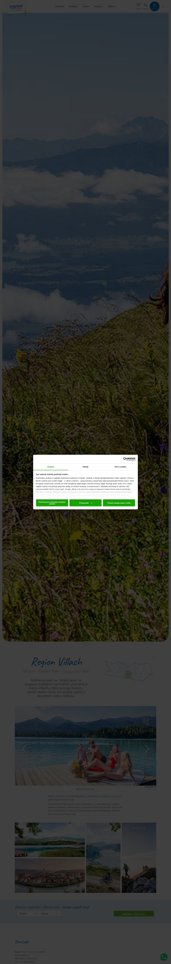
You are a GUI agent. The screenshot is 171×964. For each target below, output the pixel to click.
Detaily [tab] (85, 467)
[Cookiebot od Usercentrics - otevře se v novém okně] (125, 459)
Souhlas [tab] (50, 467)
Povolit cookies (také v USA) (119, 503)
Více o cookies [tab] (120, 467)
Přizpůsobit (84, 503)
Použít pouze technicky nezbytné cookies (52, 503)
